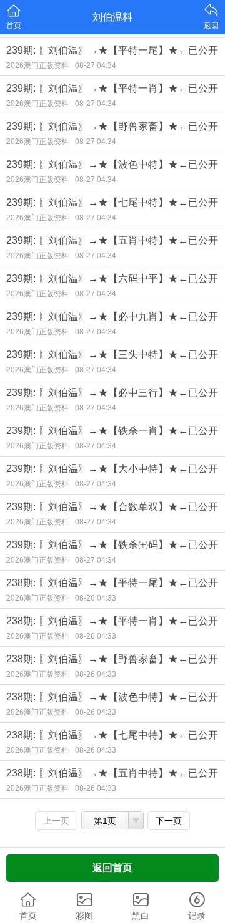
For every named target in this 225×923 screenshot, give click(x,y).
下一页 (169, 821)
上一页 (56, 821)
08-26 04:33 (95, 598)
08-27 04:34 (95, 65)
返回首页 (112, 868)
